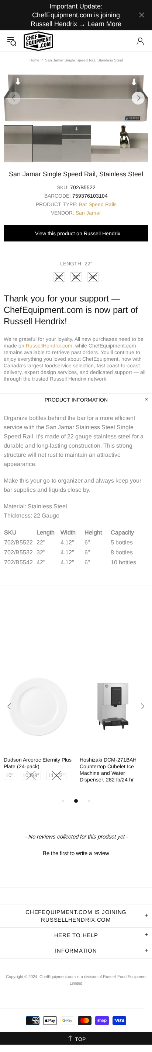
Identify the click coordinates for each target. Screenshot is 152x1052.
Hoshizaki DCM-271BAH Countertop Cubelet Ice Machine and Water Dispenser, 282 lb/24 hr (108, 770)
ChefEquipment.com (38, 41)
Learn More (104, 24)
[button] (76, 852)
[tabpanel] (38, 730)
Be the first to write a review (76, 853)
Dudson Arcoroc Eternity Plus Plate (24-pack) (38, 763)
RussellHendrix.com (49, 346)
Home (34, 60)
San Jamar (88, 213)
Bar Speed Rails (98, 204)
